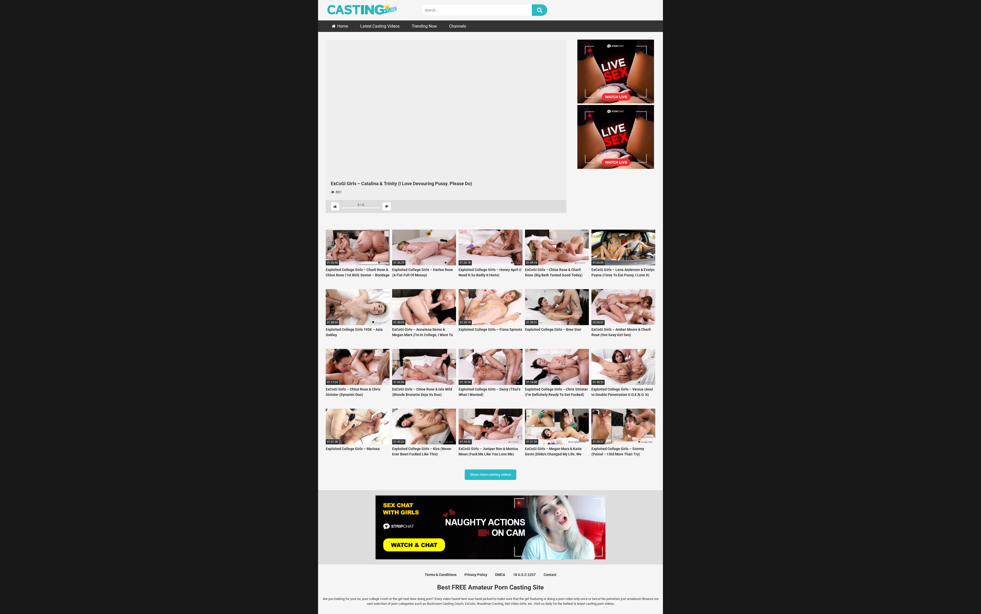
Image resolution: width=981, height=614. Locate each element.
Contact (550, 575)
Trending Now (424, 26)
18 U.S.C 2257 (524, 575)
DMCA (500, 575)
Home (342, 26)
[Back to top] (964, 598)
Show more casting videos (490, 475)
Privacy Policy (475, 575)
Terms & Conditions (441, 575)
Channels (457, 26)
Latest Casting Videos (380, 26)
